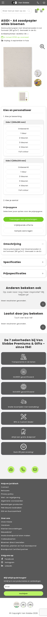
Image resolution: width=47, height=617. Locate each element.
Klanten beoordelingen (11, 529)
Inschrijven (23, 593)
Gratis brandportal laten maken (15, 535)
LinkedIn (8, 566)
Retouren (5, 490)
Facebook (9, 559)
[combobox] (14, 11)
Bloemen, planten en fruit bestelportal (18, 546)
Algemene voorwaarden (12, 501)
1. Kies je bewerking (12, 116)
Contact (5, 487)
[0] (35, 11)
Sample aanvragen (23, 231)
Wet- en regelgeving (10, 497)
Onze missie (6, 522)
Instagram (9, 562)
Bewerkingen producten (12, 504)
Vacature (5, 525)
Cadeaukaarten (8, 539)
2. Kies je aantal (10, 200)
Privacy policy (7, 494)
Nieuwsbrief (6, 532)
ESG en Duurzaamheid (11, 511)
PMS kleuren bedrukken (11, 508)
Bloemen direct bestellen (12, 542)
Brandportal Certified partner (14, 549)
